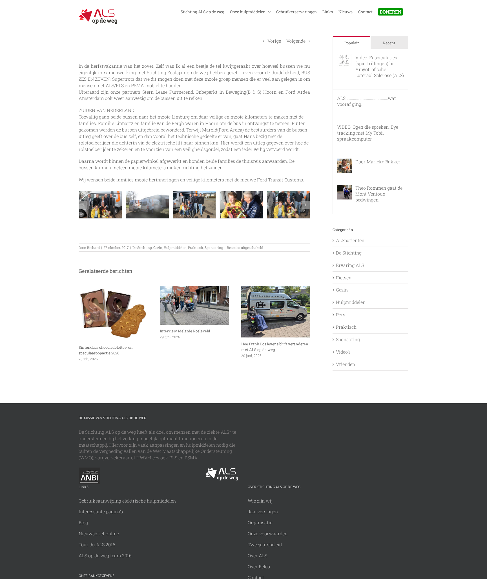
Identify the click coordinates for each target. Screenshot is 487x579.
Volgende (296, 41)
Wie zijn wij (260, 501)
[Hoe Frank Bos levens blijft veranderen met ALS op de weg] (275, 289)
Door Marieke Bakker (377, 162)
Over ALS (257, 555)
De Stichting (142, 247)
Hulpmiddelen (175, 247)
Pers (340, 314)
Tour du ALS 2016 (97, 544)
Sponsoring (214, 247)
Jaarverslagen (263, 511)
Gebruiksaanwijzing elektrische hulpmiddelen (127, 501)
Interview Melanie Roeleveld (185, 331)
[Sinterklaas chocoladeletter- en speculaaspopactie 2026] (113, 289)
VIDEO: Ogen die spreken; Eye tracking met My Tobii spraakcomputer (367, 133)
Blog (83, 522)
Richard (93, 247)
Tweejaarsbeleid (265, 544)
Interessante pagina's (101, 511)
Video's (343, 352)
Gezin (157, 247)
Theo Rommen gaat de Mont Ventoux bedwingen (378, 194)
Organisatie (260, 522)
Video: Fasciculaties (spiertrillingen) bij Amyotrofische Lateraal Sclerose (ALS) (379, 66)
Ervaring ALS (350, 265)
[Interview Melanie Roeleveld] (194, 289)
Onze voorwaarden (267, 533)
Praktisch (195, 247)
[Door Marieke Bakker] (344, 162)
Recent (389, 42)
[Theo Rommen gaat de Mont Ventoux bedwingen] (344, 188)
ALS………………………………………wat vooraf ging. (366, 101)
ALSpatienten (350, 240)
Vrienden (345, 364)
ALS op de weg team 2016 (105, 555)
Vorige (274, 41)
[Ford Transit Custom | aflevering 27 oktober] (100, 204)
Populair (351, 42)
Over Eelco (259, 566)
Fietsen (343, 277)
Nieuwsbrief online (99, 533)
